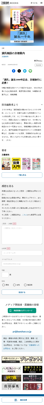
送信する (22, 292)
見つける (34, 3)
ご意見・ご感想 (7, 223)
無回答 (29, 285)
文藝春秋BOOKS (9, 3)
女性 (18, 285)
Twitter (19, 71)
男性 (7, 285)
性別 (3, 281)
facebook (13, 71)
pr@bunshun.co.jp (22, 332)
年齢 (3, 270)
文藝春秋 (5, 56)
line (30, 71)
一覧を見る (22, 175)
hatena (24, 71)
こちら (24, 215)
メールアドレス (7, 259)
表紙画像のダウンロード (23, 310)
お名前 (4, 248)
